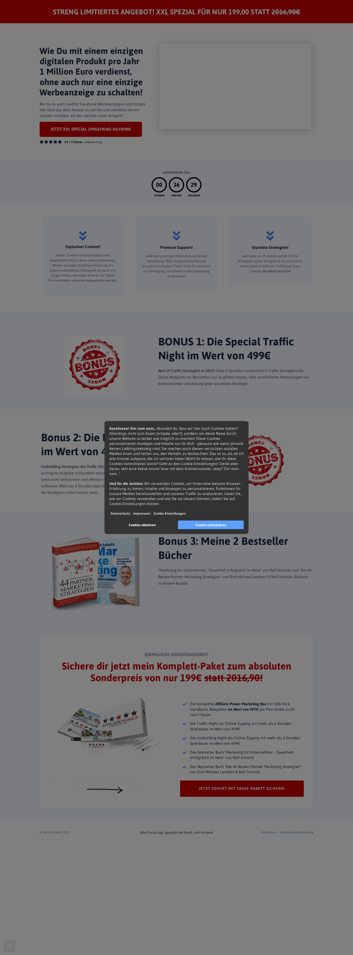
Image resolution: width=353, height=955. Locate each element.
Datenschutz (120, 513)
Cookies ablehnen (142, 525)
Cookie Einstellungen (169, 513)
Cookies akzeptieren (210, 525)
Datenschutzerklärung (296, 832)
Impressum (269, 832)
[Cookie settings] (9, 946)
